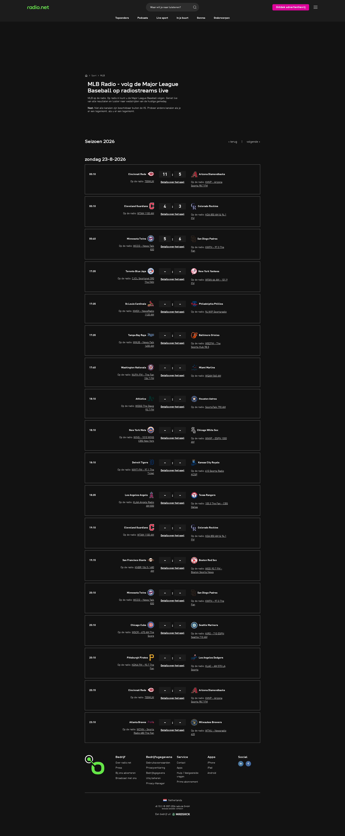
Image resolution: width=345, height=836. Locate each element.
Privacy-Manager (155, 783)
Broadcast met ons (126, 778)
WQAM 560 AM (213, 376)
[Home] (86, 75)
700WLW (149, 181)
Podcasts (142, 18)
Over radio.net (123, 763)
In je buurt (182, 18)
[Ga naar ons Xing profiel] (248, 763)
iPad (210, 768)
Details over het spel (172, 182)
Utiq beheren (153, 778)
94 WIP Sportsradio (216, 312)
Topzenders (122, 18)
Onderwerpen (222, 18)
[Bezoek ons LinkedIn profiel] (240, 763)
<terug (232, 141)
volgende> (253, 141)
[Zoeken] (195, 7)
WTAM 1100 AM (145, 213)
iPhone (211, 763)
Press (119, 768)
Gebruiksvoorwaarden (158, 763)
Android (212, 773)
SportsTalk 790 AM (215, 407)
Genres (201, 18)
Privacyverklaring (155, 768)
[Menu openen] (315, 7)
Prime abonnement (187, 782)
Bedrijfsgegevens (155, 773)
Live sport (162, 18)
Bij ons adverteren (126, 773)
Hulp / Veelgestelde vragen (187, 775)
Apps (179, 768)
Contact (181, 763)
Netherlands (174, 800)
